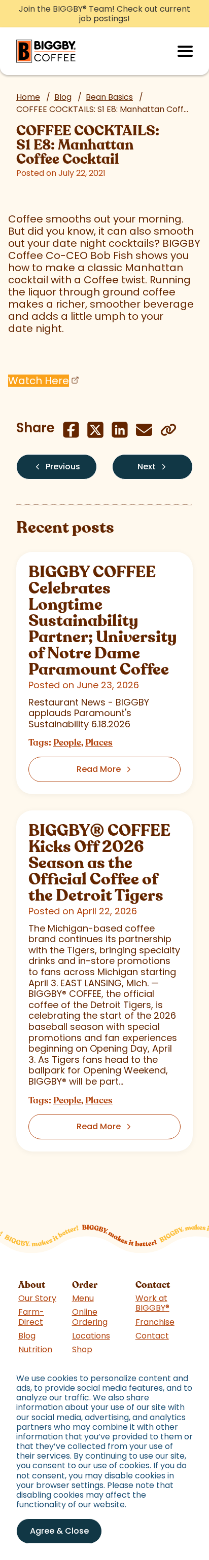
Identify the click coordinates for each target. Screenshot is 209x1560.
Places (99, 742)
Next (146, 466)
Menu (83, 1298)
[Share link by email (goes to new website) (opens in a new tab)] (144, 430)
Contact (152, 1336)
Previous (63, 466)
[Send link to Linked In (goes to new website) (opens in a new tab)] (120, 430)
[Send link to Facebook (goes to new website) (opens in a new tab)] (71, 430)
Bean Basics (109, 97)
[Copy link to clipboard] (168, 430)
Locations (91, 1336)
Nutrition (35, 1349)
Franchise (155, 1322)
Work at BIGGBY (152, 1303)
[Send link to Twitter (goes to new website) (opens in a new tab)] (95, 430)
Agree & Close (59, 1531)
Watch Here (38, 381)
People (67, 742)
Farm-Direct (31, 1316)
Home (28, 97)
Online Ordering (90, 1316)
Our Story (37, 1298)
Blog (63, 97)
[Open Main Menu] (185, 51)
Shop (82, 1349)
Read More (99, 769)
